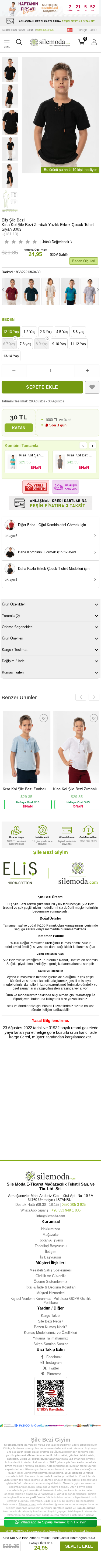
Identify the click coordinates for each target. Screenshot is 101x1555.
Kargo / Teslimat (14, 650)
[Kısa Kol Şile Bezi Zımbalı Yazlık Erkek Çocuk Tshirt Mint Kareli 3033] (70, 291)
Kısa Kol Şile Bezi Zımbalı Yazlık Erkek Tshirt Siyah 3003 (42, 1085)
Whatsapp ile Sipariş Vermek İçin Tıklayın (53, 1522)
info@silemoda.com (50, 1216)
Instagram (54, 1363)
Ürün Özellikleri (14, 604)
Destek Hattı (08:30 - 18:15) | (28, 30)
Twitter (54, 1368)
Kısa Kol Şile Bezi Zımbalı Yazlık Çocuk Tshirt (38, 1097)
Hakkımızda (50, 1229)
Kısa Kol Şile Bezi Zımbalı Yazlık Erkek (36, 1061)
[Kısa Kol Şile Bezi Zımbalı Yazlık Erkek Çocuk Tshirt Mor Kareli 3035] (90, 291)
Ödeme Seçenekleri (17, 627)
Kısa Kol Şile (26, 1057)
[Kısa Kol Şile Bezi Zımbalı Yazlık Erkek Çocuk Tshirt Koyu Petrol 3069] (31, 291)
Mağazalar (51, 1235)
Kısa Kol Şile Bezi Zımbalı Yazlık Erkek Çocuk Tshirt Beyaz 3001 (76, 789)
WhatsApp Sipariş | (50, 1210)
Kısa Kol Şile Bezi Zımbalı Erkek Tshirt (39, 1141)
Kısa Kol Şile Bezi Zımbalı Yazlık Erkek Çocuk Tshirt (35, 1065)
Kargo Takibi (50, 1316)
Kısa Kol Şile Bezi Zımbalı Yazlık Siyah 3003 (22, 1121)
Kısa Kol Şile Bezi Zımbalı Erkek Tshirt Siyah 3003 (33, 1146)
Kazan (18, 428)
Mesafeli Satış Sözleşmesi (51, 1270)
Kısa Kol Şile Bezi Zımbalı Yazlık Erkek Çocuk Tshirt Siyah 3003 (51, 1069)
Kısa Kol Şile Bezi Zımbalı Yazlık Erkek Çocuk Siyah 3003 (28, 1077)
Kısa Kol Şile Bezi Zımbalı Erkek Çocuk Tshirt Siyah (34, 1129)
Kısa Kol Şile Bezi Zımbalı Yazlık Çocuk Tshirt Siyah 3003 (42, 1101)
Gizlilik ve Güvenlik (51, 1276)
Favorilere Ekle (43, 718)
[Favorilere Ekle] (92, 387)
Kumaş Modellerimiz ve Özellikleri (50, 1333)
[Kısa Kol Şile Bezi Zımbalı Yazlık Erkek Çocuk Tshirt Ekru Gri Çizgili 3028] (50, 291)
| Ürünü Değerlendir (54, 242)
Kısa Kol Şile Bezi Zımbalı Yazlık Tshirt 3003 (35, 1117)
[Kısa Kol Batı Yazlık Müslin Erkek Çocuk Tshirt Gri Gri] (60, 462)
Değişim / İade (13, 661)
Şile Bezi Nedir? (50, 1321)
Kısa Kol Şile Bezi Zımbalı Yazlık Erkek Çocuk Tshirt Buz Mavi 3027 (25, 789)
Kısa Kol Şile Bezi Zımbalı (67, 1057)
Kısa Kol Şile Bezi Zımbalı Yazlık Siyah (76, 1117)
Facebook (54, 1357)
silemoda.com (57, 1531)
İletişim (50, 1252)
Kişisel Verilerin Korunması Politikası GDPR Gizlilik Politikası (51, 1301)
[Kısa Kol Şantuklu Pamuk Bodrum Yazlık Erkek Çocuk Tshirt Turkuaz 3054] (12, 462)
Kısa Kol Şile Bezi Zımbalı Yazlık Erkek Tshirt (36, 1081)
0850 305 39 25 (88, 841)
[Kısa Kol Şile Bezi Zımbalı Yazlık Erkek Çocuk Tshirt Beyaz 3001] (76, 747)
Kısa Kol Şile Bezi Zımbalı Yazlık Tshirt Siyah (36, 1113)
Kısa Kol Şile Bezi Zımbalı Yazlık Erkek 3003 (47, 1093)
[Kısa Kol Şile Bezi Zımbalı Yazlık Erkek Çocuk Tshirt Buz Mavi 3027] (25, 747)
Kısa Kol (13, 1057)
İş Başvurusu (50, 1257)
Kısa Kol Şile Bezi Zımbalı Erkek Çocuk (36, 1126)
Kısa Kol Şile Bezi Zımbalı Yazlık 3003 (62, 1121)
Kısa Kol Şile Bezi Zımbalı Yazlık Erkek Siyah (47, 1089)
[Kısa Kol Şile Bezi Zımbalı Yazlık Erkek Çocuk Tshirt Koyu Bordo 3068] (11, 291)
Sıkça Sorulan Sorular (50, 1344)
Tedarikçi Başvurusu (51, 1246)
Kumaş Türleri (13, 672)
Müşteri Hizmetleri (50, 1293)
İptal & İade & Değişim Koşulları (51, 1287)
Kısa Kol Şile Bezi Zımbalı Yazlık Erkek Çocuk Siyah (69, 1073)
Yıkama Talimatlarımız (50, 1338)
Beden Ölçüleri (83, 261)
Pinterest (54, 1374)
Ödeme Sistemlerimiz (50, 1282)
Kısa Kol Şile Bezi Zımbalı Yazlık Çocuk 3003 (47, 1109)
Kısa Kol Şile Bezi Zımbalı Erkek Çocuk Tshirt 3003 (44, 1133)
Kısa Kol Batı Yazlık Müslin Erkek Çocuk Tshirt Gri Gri (80, 455)
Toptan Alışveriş (50, 1240)
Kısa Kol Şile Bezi (43, 1057)
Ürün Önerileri (12, 638)
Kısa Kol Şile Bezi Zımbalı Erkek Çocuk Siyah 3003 (46, 1137)
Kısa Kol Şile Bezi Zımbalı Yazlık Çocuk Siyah (48, 1105)
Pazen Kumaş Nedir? (50, 1327)
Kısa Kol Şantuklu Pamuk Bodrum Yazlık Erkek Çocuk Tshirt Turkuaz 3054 (32, 455)
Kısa (4, 1057)
